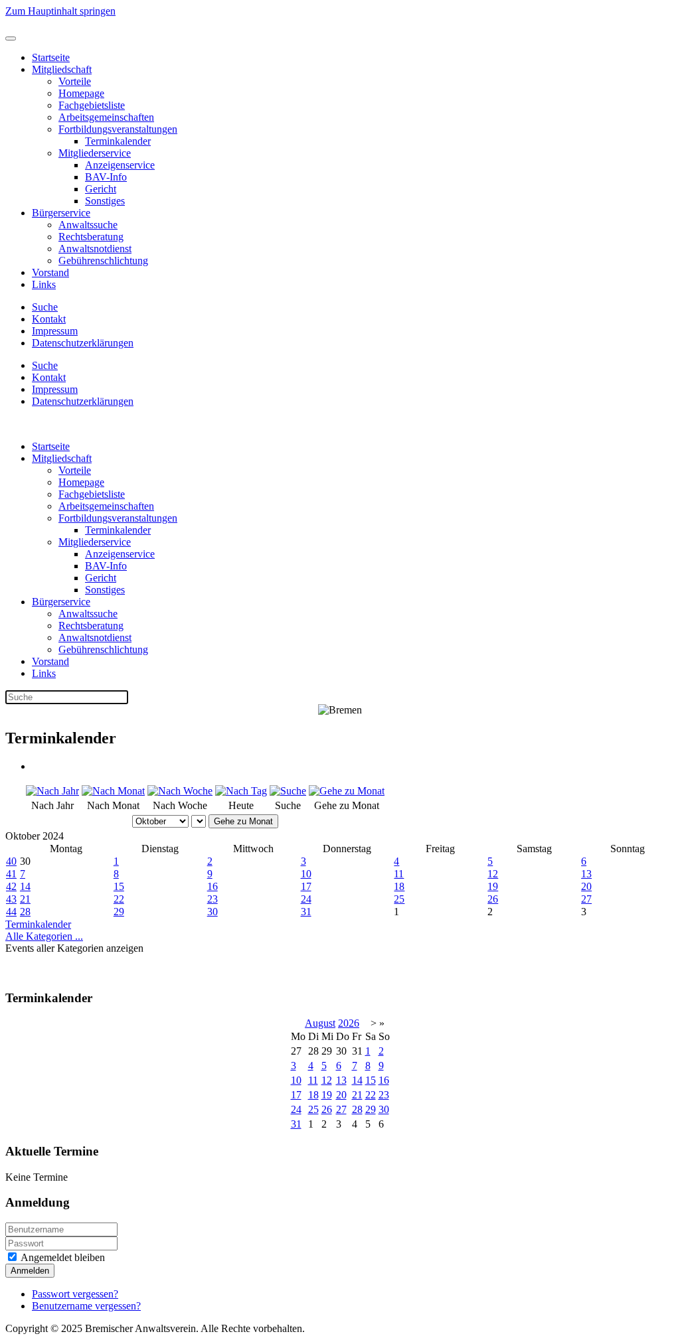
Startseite (51, 57)
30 (212, 911)
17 (306, 886)
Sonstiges (105, 200)
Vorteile (74, 81)
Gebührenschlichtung (103, 260)
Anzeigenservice (120, 165)
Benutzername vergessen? (86, 1305)
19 (492, 886)
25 (399, 899)
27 (586, 899)
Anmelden (30, 1271)
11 (399, 873)
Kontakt (49, 319)
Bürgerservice (61, 212)
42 (11, 886)
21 (25, 899)
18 (399, 886)
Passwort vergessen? (75, 1294)
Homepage (81, 93)
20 (586, 886)
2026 (348, 1023)
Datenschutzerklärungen (82, 342)
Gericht (100, 188)
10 (306, 873)
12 (492, 873)
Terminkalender (118, 141)
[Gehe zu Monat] (346, 790)
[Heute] (241, 790)
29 (119, 911)
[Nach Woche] (179, 790)
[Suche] (288, 790)
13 (586, 873)
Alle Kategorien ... (44, 936)
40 (11, 861)
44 (11, 911)
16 (212, 886)
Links (44, 284)
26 (492, 899)
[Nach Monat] (113, 790)
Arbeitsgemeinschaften (106, 117)
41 (11, 873)
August (320, 1023)
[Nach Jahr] (52, 790)
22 (119, 899)
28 (25, 911)
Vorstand (50, 272)
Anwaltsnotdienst (94, 248)
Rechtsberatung (91, 236)
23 (212, 899)
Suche (45, 307)
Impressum (55, 330)
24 (306, 899)
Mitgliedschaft (62, 69)
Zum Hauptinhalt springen (60, 11)
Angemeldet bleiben (62, 1257)
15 (119, 886)
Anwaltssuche (88, 224)
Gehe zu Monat (243, 821)
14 (25, 886)
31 (306, 911)
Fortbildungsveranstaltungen (117, 129)
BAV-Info (106, 177)
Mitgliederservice (94, 153)
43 (11, 899)
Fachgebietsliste (91, 105)
